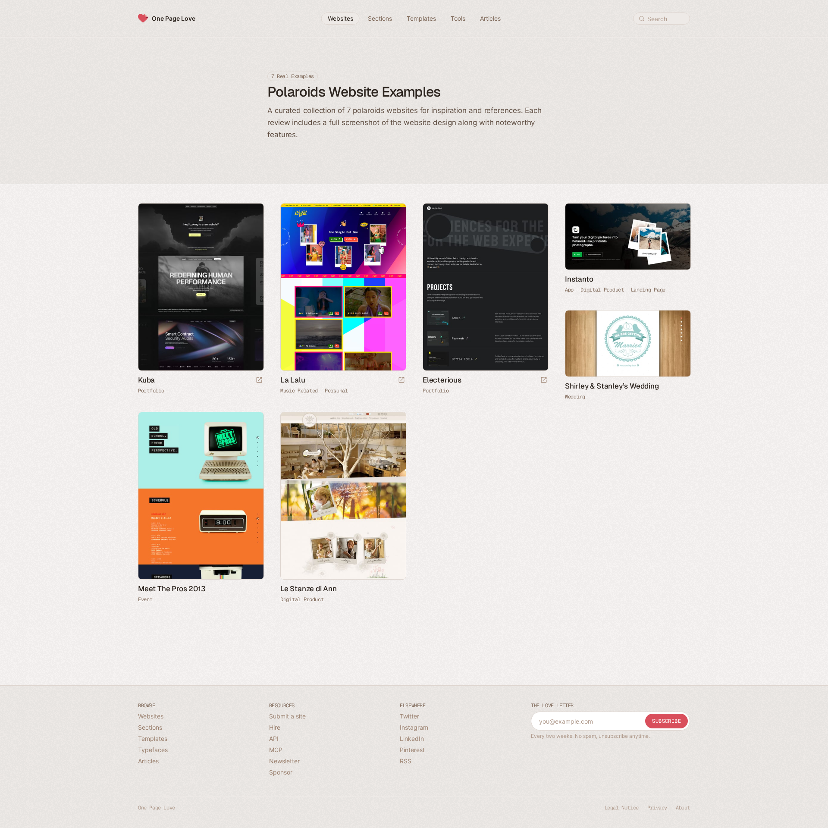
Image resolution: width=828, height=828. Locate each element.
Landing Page (648, 289)
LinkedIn (412, 738)
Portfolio (151, 390)
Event (145, 599)
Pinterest (412, 749)
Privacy (657, 807)
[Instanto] (627, 236)
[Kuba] (200, 287)
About (683, 807)
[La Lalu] (342, 287)
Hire (274, 727)
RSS (405, 761)
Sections (150, 727)
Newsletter (284, 761)
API (274, 738)
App (569, 289)
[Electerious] (485, 287)
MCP (275, 749)
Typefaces (153, 749)
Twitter (409, 716)
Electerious (442, 380)
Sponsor (280, 772)
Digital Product (602, 289)
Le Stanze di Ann (308, 588)
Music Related (299, 390)
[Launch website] (259, 380)
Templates (152, 738)
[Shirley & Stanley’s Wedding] (627, 343)
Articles (148, 761)
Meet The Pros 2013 (171, 588)
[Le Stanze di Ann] (342, 496)
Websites (150, 716)
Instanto (579, 279)
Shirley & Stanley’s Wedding (612, 386)
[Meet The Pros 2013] (200, 496)
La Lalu (292, 380)
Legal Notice (622, 807)
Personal (336, 390)
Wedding (575, 396)
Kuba (146, 380)
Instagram (414, 727)
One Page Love (173, 18)
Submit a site (287, 716)
